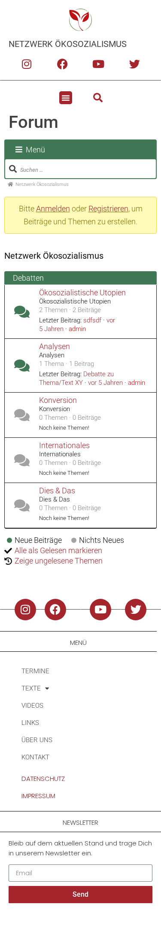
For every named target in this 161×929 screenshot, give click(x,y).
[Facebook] (62, 63)
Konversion (58, 400)
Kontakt (35, 757)
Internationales (64, 445)
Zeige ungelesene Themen (59, 560)
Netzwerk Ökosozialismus (68, 44)
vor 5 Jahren (105, 383)
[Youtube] (98, 63)
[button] (65, 97)
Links (30, 723)
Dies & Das (57, 490)
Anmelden (53, 208)
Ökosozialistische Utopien (82, 292)
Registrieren (108, 208)
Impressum (38, 795)
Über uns (36, 740)
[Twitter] (134, 63)
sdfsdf (92, 320)
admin (77, 329)
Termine (35, 671)
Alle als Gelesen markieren (58, 550)
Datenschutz (43, 778)
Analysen (54, 346)
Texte (31, 688)
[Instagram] (26, 63)
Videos (32, 705)
